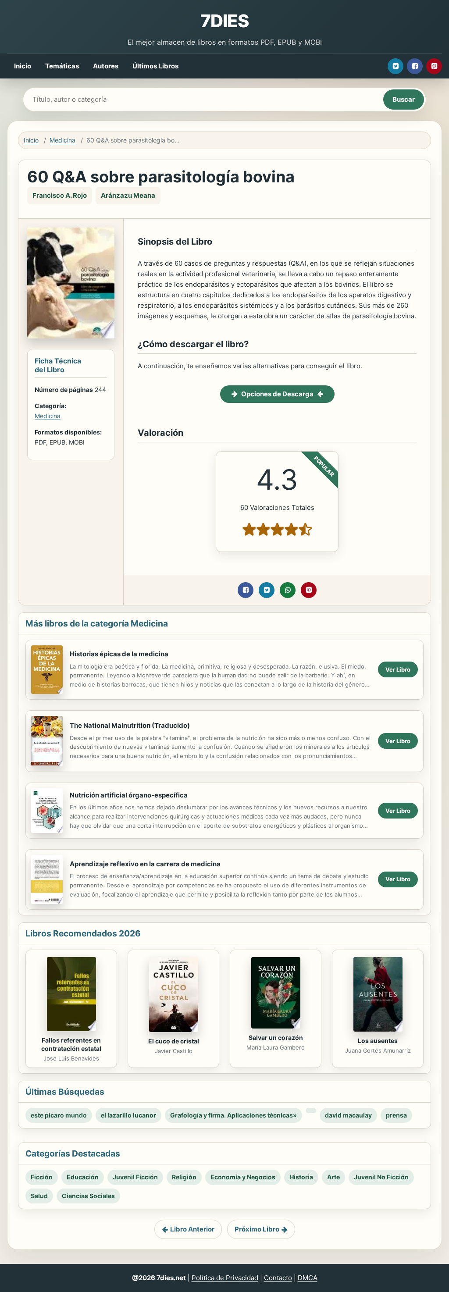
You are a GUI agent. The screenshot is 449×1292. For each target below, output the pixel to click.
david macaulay (348, 1115)
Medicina (62, 140)
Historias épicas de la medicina (119, 654)
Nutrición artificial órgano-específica (129, 795)
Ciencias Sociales (88, 1195)
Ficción (42, 1177)
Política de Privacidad (225, 1278)
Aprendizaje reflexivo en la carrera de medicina (145, 864)
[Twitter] (395, 66)
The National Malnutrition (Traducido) (130, 725)
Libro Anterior (192, 1229)
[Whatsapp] (288, 590)
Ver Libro (397, 669)
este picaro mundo (59, 1115)
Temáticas (62, 66)
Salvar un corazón (276, 1037)
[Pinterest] (434, 66)
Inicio (22, 66)
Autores (105, 66)
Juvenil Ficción (135, 1177)
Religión (184, 1177)
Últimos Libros (155, 66)
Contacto (278, 1278)
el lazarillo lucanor (128, 1115)
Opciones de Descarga (277, 394)
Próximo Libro (257, 1229)
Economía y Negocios (242, 1177)
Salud (39, 1195)
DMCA (307, 1278)
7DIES (224, 21)
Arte (333, 1177)
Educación (83, 1177)
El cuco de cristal (173, 1041)
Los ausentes (378, 1040)
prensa (396, 1115)
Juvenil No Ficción (381, 1177)
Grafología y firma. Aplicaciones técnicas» (233, 1115)
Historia (301, 1177)
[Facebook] (415, 66)
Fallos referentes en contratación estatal (71, 1044)
